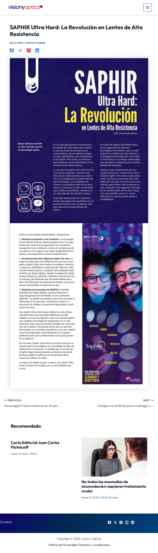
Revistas (113, 497)
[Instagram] (121, 522)
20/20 (33, 453)
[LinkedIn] (132, 522)
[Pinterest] (29, 50)
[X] (115, 522)
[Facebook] (12, 50)
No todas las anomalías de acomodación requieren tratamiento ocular (114, 486)
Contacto (6, 522)
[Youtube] (127, 522)
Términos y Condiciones (94, 545)
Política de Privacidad (62, 545)
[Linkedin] (37, 50)
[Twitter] (20, 50)
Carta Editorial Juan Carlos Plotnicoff (35, 445)
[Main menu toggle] (147, 7)
